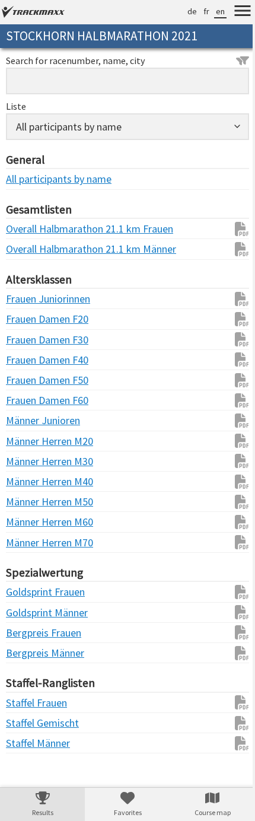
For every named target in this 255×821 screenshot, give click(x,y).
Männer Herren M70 (29, 542)
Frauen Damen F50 (29, 380)
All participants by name (29, 179)
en (211, 11)
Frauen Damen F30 (29, 339)
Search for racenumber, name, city (75, 60)
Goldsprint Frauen (29, 592)
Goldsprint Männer (29, 612)
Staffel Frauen (29, 702)
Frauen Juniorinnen (29, 299)
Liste (16, 106)
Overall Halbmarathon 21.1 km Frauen (29, 229)
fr (197, 11)
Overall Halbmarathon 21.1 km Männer (29, 249)
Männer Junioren (29, 420)
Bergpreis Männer (29, 653)
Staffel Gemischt (29, 723)
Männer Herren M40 (29, 481)
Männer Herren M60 (29, 522)
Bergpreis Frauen (29, 632)
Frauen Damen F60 (29, 400)
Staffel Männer (29, 743)
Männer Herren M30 (29, 461)
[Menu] (233, 12)
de (183, 11)
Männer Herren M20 (29, 441)
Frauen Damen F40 (29, 360)
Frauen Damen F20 (29, 319)
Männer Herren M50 (29, 501)
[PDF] (227, 229)
